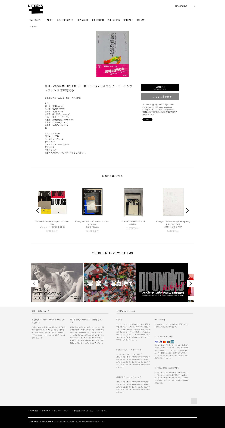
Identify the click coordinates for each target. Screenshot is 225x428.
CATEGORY (35, 20)
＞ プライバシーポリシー (61, 411)
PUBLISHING (113, 20)
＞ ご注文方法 (33, 411)
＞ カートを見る (101, 411)
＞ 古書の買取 (45, 411)
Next (187, 210)
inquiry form (170, 109)
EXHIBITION (98, 20)
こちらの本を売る (162, 96)
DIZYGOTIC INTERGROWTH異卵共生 (133, 223)
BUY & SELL (83, 20)
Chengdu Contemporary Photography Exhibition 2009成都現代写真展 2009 (173, 224)
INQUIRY (160, 87)
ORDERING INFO (65, 20)
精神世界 (35, 26)
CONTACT (128, 20)
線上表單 (151, 114)
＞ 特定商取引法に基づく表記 (82, 411)
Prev (38, 210)
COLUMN (141, 20)
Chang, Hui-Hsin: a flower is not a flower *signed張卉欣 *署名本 (92, 224)
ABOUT (50, 20)
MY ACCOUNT (181, 6)
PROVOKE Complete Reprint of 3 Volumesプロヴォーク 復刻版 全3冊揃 (52, 224)
